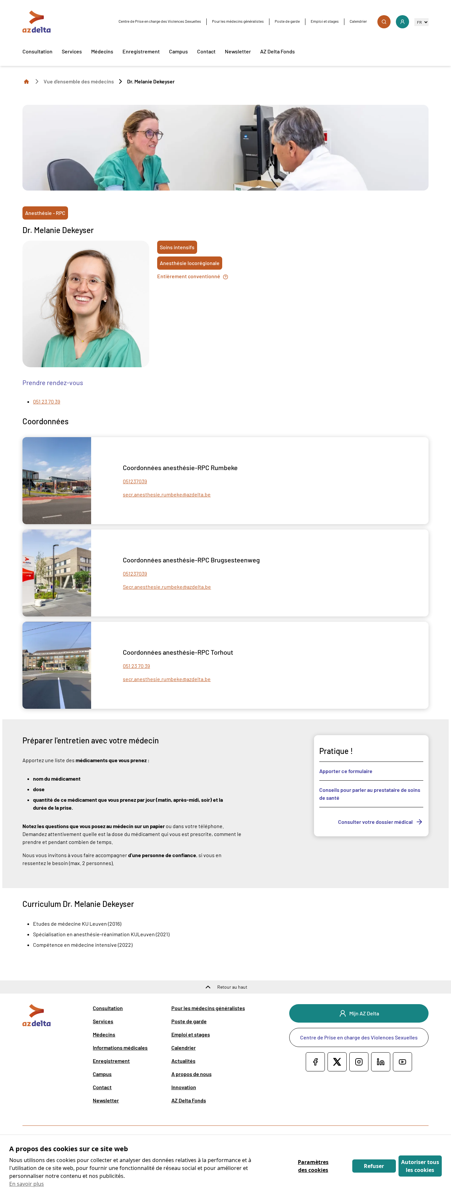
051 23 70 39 (46, 401)
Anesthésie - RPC (45, 213)
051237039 (135, 481)
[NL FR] (421, 22)
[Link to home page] (26, 81)
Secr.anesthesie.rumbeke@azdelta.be (167, 587)
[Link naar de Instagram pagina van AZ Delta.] (358, 1061)
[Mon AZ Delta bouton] (402, 21)
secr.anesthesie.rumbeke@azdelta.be (167, 494)
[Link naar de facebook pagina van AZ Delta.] (315, 1061)
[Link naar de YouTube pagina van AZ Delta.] (402, 1061)
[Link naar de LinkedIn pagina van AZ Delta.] (380, 1061)
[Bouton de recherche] (384, 21)
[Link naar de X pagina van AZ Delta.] (337, 1061)
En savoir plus (26, 1183)
